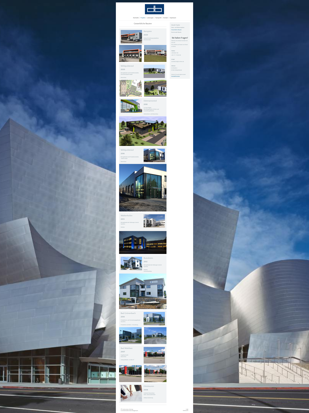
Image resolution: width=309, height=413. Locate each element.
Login (187, 409)
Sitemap (131, 409)
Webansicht (185, 410)
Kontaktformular (175, 76)
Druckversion (125, 409)
